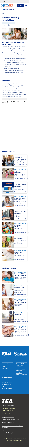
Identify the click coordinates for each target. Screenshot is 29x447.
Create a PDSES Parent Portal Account (20, 365)
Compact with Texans (8, 417)
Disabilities (5, 368)
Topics (3, 366)
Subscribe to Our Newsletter (20, 369)
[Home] (7, 5)
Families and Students (8, 422)
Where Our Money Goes (8, 433)
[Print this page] (4, 25)
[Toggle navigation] (26, 5)
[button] (6, 25)
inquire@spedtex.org (7, 381)
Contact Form (7, 388)
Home (4, 13)
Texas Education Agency (8, 405)
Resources (10, 13)
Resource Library (6, 364)
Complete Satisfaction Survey (21, 373)
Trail (3, 430)
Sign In (21, 5)
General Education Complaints (10, 419)
